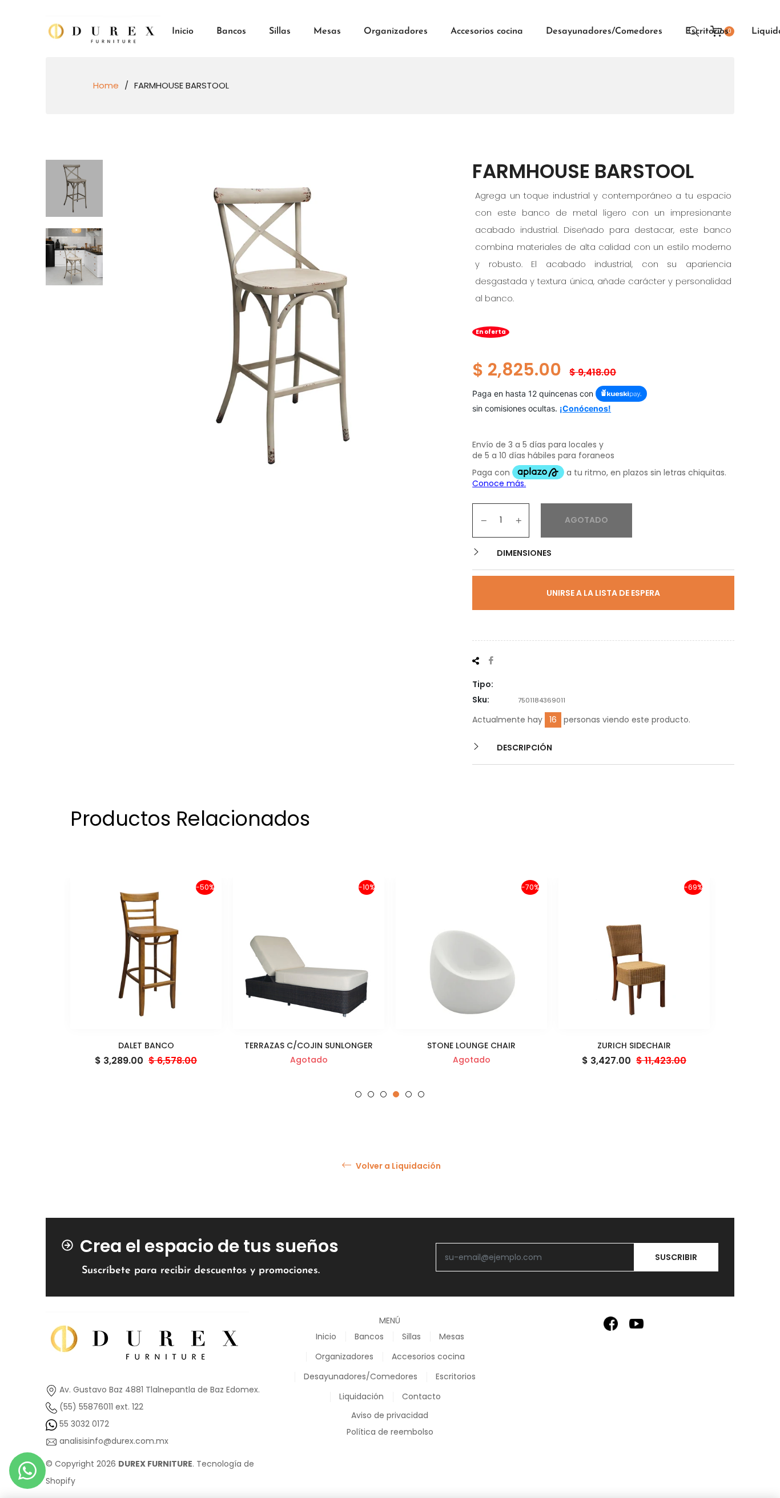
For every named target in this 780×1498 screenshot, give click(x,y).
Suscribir (676, 1257)
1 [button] (358, 1094)
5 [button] (408, 1094)
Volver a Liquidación (397, 1166)
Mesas (451, 1336)
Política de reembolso (390, 1432)
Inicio (326, 1336)
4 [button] (396, 1094)
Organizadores (344, 1356)
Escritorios (456, 1376)
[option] (146, 988)
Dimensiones (523, 553)
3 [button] (383, 1094)
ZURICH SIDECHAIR (634, 1045)
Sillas (411, 1336)
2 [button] (371, 1094)
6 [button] (421, 1094)
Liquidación (361, 1396)
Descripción (523, 747)
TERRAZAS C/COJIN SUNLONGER (308, 1045)
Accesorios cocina (428, 1356)
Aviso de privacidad (389, 1415)
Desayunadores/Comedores (360, 1376)
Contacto (421, 1396)
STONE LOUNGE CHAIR (471, 1045)
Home (106, 85)
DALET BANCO (146, 1045)
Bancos (369, 1336)
